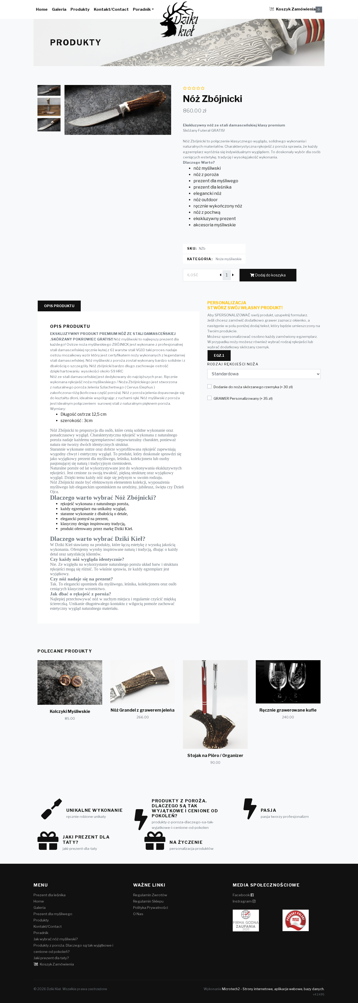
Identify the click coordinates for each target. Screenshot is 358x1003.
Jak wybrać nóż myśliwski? (56, 939)
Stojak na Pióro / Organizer (215, 755)
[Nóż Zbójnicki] (117, 110)
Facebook (242, 895)
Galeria (59, 9)
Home (42, 9)
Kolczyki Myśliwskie (70, 711)
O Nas (138, 914)
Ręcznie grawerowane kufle (288, 710)
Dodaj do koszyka (270, 275)
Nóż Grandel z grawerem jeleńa (143, 710)
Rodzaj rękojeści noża (233, 364)
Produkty (80, 9)
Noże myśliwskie (228, 259)
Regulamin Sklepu (148, 901)
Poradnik (142, 9)
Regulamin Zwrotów (150, 895)
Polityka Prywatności (150, 907)
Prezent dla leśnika (50, 895)
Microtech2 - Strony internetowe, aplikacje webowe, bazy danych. (273, 989)
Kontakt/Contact (111, 9)
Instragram (242, 901)
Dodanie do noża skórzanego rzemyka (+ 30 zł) (253, 387)
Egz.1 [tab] (219, 356)
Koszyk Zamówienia (297, 9)
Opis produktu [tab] (59, 306)
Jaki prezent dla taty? (51, 958)
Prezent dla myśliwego (53, 914)
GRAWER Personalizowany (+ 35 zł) (243, 398)
